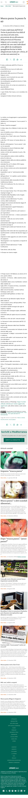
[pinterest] (9, 791)
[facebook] (4, 791)
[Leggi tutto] (26, 448)
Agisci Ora (14, 739)
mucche (3, 419)
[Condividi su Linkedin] (14, 59)
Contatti (14, 749)
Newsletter (14, 721)
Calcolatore (14, 736)
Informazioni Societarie (14, 760)
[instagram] (18, 791)
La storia (14, 753)
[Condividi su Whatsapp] (17, 59)
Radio (14, 728)
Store (7, 2)
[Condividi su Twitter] (10, 59)
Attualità (14, 719)
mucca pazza (12, 419)
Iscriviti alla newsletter (13, 440)
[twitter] (6, 791)
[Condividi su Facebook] (7, 59)
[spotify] (12, 791)
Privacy (14, 758)
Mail (14, 756)
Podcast (14, 730)
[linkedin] (21, 791)
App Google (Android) (14, 725)
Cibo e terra (3, 478)
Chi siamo (14, 751)
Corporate (14, 734)
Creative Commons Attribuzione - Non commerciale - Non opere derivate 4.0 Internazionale (13, 414)
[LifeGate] (14, 2)
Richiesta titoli (14, 732)
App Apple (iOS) (14, 723)
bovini (6, 419)
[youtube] (15, 791)
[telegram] (24, 791)
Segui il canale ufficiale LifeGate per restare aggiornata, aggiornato (13, 404)
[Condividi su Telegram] (21, 59)
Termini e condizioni (14, 762)
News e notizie (21, 417)
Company (14, 747)
